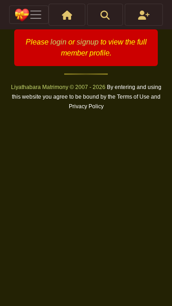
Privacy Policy (86, 106)
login (58, 42)
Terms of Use (134, 97)
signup (88, 42)
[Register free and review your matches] (144, 14)
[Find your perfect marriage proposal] (105, 14)
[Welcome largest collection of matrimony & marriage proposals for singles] (67, 14)
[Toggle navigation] (29, 15)
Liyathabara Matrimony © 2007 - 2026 (59, 87)
